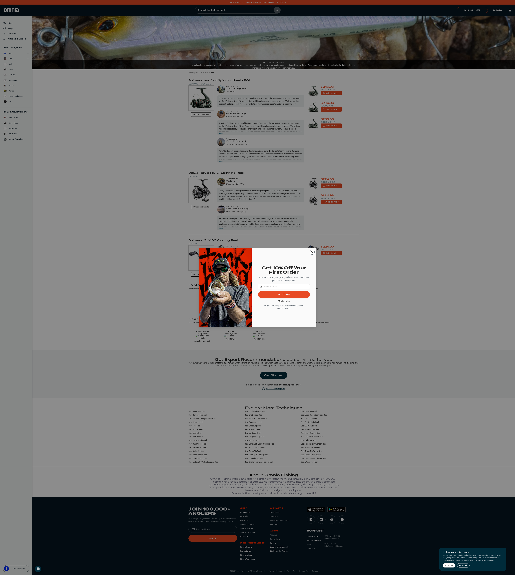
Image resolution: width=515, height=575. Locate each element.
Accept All (449, 565)
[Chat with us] (38, 569)
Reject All (463, 565)
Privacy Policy (481, 560)
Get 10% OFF (284, 294)
